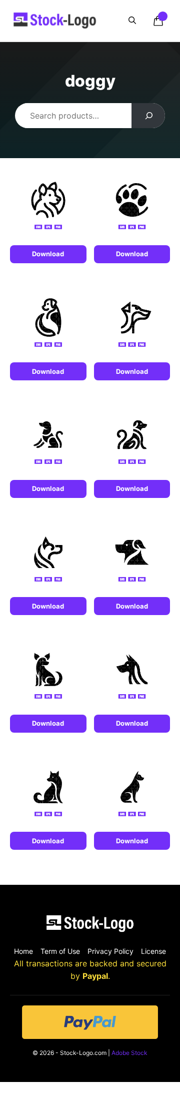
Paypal (95, 976)
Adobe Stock (130, 1052)
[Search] (148, 115)
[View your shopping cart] (158, 21)
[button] (132, 20)
